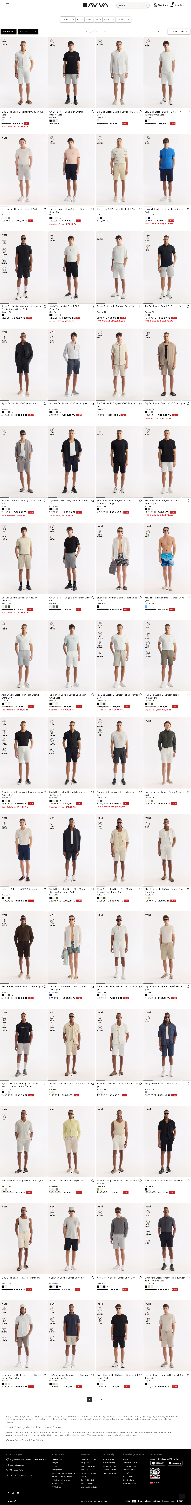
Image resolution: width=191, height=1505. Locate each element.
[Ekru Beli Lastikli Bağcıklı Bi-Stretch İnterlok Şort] (167, 461)
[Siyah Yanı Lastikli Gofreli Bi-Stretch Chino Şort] (72, 267)
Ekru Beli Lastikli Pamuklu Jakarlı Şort (21, 1278)
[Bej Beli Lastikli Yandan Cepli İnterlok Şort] (167, 947)
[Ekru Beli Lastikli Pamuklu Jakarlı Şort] (24, 1238)
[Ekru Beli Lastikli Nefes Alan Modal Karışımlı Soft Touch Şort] (119, 850)
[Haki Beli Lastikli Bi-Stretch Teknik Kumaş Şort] (167, 655)
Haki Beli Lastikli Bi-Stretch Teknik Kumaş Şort (162, 696)
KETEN (80, 19)
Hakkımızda (57, 1459)
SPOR (98, 19)
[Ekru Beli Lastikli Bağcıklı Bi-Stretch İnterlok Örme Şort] (167, 72)
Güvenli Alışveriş (109, 1470)
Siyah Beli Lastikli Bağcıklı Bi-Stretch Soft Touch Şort (118, 1376)
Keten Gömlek (129, 1470)
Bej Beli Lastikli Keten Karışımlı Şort (67, 1180)
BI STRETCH (109, 19)
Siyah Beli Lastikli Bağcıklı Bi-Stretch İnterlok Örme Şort (115, 502)
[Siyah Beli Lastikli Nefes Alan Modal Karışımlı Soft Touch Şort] (72, 850)
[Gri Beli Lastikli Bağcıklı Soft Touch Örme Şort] (72, 558)
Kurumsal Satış (109, 1463)
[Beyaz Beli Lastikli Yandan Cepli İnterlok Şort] (119, 947)
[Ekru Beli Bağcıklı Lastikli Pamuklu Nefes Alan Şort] (119, 1141)
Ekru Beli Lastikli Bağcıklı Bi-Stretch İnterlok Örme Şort (163, 113)
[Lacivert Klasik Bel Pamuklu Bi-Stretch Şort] (167, 169)
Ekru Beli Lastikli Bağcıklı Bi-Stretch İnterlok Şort (163, 502)
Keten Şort (127, 1473)
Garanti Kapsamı (88, 1466)
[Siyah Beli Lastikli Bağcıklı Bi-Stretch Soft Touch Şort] (119, 1335)
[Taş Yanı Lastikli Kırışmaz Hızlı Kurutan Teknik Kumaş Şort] (72, 1335)
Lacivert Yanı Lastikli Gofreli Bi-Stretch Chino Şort (68, 210)
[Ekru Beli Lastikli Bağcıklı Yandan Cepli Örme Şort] (167, 850)
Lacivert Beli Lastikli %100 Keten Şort (21, 889)
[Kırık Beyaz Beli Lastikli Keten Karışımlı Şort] (167, 753)
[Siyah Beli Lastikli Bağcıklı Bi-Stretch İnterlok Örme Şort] (119, 461)
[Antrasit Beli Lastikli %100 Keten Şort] (72, 364)
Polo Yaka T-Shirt (130, 1463)
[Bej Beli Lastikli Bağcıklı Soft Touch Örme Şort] (24, 558)
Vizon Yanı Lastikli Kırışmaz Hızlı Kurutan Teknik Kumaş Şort (22, 1376)
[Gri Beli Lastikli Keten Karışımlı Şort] (24, 169)
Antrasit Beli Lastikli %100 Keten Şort (68, 403)
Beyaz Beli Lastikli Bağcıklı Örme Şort (116, 306)
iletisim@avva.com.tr (18, 1465)
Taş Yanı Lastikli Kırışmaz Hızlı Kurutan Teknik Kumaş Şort (68, 1376)
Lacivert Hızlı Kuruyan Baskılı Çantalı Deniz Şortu (67, 988)
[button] (4, 303)
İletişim (55, 1466)
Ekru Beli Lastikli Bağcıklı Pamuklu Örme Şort (22, 113)
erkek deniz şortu (57, 1432)
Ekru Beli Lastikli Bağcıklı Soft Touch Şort (22, 1180)
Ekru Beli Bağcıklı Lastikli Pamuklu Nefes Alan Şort (118, 1182)
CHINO (89, 19)
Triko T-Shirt (128, 1476)
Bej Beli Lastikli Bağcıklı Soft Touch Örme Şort (19, 599)
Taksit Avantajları (110, 1473)
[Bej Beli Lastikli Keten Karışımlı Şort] (72, 1141)
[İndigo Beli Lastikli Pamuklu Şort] (167, 1044)
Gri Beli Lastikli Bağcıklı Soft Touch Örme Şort (70, 599)
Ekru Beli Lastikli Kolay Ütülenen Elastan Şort (117, 1085)
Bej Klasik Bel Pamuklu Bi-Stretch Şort (116, 209)
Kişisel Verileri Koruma (61, 1480)
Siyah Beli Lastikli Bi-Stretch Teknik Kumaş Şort (67, 793)
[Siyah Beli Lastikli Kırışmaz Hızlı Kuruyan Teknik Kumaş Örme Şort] (24, 267)
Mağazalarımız (58, 1483)
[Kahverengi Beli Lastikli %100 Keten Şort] (24, 947)
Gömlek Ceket (129, 1480)
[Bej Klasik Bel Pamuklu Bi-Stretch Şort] (119, 169)
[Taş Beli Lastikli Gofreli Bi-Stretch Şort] (167, 267)
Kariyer (55, 1463)
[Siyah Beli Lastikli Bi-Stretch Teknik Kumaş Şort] (72, 753)
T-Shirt (126, 1459)
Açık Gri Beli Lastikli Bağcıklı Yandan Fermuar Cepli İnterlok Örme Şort (20, 1085)
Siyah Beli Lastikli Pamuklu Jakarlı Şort (164, 1180)
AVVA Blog (56, 1487)
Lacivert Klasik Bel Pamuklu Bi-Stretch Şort (164, 210)
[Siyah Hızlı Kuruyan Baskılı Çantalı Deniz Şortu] (119, 558)
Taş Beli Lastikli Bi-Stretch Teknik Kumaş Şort (117, 696)
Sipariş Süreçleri (87, 1480)
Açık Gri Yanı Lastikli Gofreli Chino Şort (116, 1278)
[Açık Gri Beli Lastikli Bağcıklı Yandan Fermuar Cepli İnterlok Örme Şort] (24, 1044)
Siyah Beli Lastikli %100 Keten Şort (19, 403)
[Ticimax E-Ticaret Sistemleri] (11, 1502)
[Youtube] (18, 1492)
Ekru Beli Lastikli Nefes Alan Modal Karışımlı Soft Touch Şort (114, 890)
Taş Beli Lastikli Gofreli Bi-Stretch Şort (164, 306)
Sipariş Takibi (86, 1483)
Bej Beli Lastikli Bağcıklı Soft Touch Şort (165, 403)
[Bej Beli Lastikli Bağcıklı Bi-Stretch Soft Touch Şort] (167, 1335)
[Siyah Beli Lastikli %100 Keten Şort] (24, 364)
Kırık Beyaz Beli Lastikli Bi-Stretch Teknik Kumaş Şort (22, 793)
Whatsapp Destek (17, 1470)
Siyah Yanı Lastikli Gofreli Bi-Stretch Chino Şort (67, 307)
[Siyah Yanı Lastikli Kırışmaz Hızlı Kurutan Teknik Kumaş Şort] (167, 1238)
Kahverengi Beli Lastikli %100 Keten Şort (22, 986)
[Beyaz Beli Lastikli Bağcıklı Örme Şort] (119, 267)
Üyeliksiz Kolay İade (89, 1487)
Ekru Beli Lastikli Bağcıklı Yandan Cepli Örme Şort (164, 890)
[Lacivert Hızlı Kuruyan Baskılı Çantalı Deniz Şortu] (72, 947)
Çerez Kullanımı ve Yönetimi (63, 1473)
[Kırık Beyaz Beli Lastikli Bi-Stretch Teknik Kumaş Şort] (24, 753)
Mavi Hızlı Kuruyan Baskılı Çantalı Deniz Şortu (165, 599)
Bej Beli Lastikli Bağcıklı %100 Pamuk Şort (116, 405)
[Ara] (146, 5)
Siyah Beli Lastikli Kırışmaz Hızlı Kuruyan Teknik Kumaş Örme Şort (22, 307)
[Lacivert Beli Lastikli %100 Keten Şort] (24, 850)
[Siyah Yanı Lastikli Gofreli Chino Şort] (72, 1238)
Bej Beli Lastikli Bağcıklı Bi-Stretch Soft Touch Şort (165, 1376)
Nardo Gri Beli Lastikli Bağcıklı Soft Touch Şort (22, 502)
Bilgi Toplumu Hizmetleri (62, 1476)
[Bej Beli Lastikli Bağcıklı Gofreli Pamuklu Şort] (119, 72)
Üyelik (83, 1476)
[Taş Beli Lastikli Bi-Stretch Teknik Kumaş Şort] (119, 655)
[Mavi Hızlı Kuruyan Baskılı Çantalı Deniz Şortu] (167, 558)
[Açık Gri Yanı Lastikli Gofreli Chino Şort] (119, 1238)
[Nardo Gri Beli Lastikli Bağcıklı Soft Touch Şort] (24, 461)
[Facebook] (8, 1492)
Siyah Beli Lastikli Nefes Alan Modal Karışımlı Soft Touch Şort (67, 890)
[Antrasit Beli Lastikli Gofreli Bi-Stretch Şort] (119, 753)
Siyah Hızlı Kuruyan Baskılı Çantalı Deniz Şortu (117, 599)
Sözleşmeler (57, 1470)
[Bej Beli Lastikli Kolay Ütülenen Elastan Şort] (72, 1044)
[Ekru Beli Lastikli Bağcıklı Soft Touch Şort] (24, 1141)
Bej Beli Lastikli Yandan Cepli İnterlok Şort (163, 988)
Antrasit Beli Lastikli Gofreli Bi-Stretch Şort (116, 793)
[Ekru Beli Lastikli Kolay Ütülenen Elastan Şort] (119, 1044)
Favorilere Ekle (45, 111)
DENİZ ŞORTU (123, 19)
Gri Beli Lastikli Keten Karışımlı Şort (19, 209)
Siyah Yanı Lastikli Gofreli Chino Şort (67, 1278)
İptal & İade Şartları (88, 1459)
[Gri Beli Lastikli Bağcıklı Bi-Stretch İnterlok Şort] (72, 72)
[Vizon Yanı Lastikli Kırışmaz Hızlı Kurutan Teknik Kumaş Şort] (24, 1335)
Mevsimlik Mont (129, 1483)
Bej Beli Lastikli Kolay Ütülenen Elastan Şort (69, 1085)
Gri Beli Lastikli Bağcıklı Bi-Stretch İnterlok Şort (66, 113)
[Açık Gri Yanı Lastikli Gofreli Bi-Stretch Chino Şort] (24, 655)
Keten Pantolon (129, 1466)
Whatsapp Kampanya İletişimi (22, 1475)
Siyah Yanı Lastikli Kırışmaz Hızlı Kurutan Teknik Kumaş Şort (165, 1279)
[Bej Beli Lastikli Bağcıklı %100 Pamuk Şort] (119, 364)
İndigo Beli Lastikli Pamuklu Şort (161, 1083)
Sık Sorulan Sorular (88, 1473)
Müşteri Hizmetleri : (28, 1459)
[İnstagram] (13, 1492)
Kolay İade (85, 1463)
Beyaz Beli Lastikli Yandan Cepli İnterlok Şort (117, 988)
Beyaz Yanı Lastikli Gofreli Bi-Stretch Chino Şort (67, 696)
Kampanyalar (108, 1459)
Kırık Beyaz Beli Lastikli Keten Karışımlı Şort (164, 793)
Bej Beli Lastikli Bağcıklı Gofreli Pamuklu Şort (117, 113)
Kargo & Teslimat (109, 1466)
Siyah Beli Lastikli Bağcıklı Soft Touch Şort (68, 502)
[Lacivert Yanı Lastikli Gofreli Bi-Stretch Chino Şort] (72, 169)
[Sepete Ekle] (23, 103)
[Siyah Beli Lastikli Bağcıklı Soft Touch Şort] (72, 461)
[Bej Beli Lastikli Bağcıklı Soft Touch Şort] (167, 364)
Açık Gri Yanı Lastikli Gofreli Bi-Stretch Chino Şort (21, 696)
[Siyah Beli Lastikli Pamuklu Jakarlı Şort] (167, 1141)
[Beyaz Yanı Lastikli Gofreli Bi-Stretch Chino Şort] (72, 655)
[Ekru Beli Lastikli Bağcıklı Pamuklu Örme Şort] (24, 72)
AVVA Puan (86, 1470)
